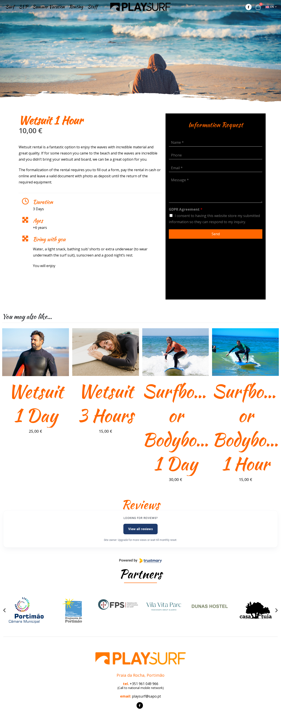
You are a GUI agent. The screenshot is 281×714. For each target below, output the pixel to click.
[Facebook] (248, 7)
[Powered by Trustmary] (140, 560)
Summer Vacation (48, 7)
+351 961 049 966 (144, 683)
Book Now (62, 335)
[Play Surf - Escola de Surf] (140, 6)
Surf (9, 7)
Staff (92, 7)
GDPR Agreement (185, 209)
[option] (26, 610)
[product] (35, 352)
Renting (76, 7)
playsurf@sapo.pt (146, 696)
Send (216, 233)
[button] (4, 610)
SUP (23, 7)
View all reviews (140, 529)
